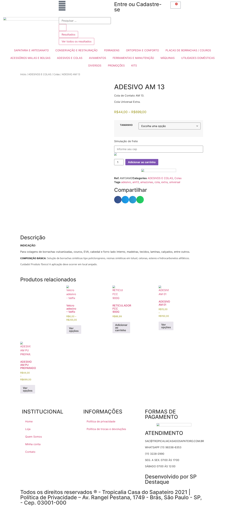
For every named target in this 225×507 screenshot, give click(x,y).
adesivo (126, 182)
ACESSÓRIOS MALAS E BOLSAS (30, 58)
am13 (135, 182)
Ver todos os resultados (76, 41)
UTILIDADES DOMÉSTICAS (198, 58)
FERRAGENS (111, 50)
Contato (30, 451)
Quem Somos (33, 436)
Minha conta (33, 444)
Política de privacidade (101, 421)
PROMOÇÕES (116, 65)
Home (29, 421)
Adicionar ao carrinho (142, 162)
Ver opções (74, 330)
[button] (118, 199)
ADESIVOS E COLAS (69, 58)
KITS (134, 65)
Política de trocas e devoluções (106, 429)
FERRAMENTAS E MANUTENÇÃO (133, 58)
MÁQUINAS (168, 58)
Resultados (68, 34)
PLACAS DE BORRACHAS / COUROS (188, 50)
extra (164, 182)
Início (23, 74)
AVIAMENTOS (97, 58)
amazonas (146, 182)
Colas (56, 74)
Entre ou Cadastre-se (138, 7)
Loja (27, 429)
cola (157, 182)
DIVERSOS (94, 65)
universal (174, 182)
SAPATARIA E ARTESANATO (31, 50)
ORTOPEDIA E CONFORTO (142, 50)
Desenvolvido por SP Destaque (171, 479)
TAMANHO (126, 125)
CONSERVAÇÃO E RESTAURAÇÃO (76, 50)
